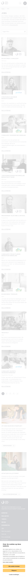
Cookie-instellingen (14, 574)
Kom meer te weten (8, 562)
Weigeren (14, 570)
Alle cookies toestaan (14, 566)
